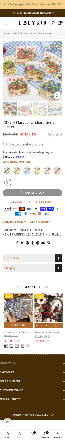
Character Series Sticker (16, 332)
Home (6, 33)
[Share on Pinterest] (27, 242)
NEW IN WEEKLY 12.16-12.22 (22, 234)
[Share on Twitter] (22, 242)
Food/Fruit (24, 229)
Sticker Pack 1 (52, 234)
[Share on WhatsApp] (48, 242)
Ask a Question (40, 221)
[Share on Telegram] (38, 242)
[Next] (57, 71)
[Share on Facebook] (17, 242)
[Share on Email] (43, 242)
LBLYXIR (49, 414)
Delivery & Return (14, 221)
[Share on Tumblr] (32, 242)
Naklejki (37, 229)
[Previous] (7, 71)
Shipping (8, 144)
